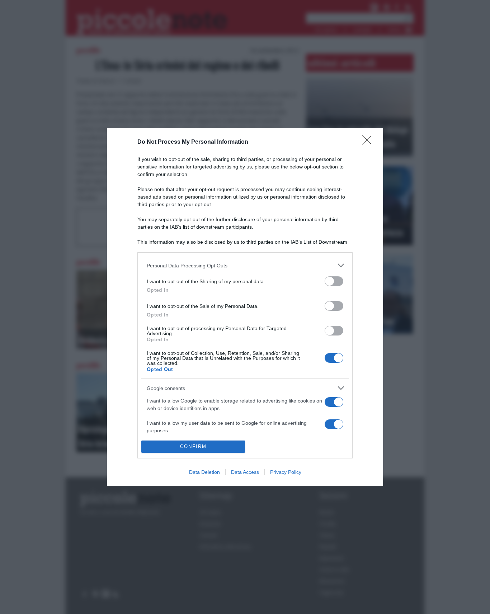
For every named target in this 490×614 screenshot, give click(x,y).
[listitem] (245, 265)
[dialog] (245, 307)
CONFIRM (193, 446)
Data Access (245, 472)
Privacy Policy (285, 472)
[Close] (369, 142)
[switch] (334, 281)
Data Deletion (204, 472)
